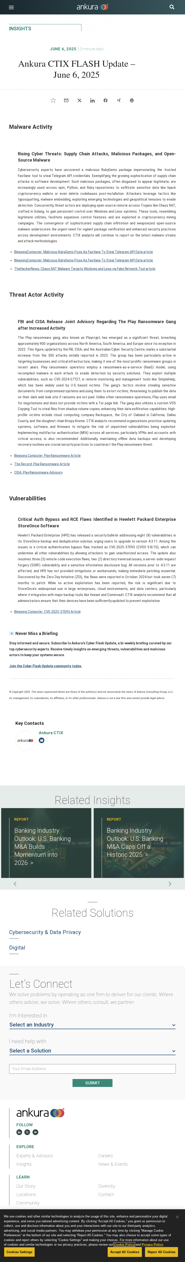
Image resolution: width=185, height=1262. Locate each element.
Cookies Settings (19, 1252)
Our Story (25, 1186)
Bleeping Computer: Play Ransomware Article (47, 456)
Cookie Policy (124, 1244)
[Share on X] (79, 100)
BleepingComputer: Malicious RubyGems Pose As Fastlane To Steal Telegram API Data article (83, 252)
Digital (17, 947)
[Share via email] (66, 100)
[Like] (53, 100)
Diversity (106, 1186)
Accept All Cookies (124, 1252)
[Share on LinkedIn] (92, 100)
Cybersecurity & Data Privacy (45, 932)
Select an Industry (31, 1024)
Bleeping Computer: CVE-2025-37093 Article (47, 612)
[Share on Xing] (118, 100)
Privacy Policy (152, 1244)
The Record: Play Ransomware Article (42, 464)
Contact (106, 1194)
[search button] (172, 7)
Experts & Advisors (34, 1155)
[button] (11, 7)
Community (28, 1203)
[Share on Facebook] (105, 100)
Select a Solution (30, 1050)
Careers (105, 1155)
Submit (92, 1083)
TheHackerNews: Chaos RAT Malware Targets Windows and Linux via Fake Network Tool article (84, 269)
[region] (92, 1235)
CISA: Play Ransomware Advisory (38, 472)
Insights (24, 1164)
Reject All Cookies (161, 1252)
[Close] (177, 1217)
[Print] (131, 100)
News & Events (113, 1164)
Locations (26, 1194)
